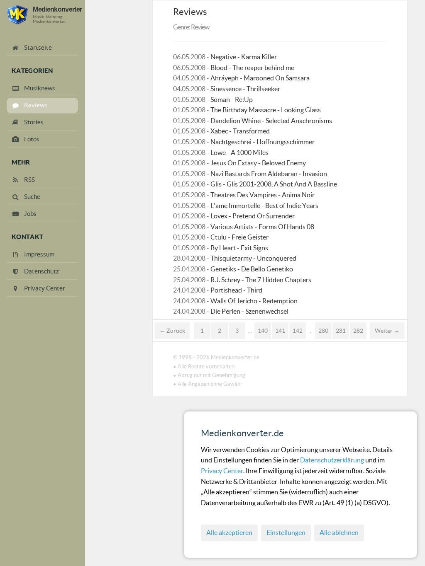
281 (341, 330)
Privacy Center (222, 470)
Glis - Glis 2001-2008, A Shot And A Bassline (273, 184)
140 (263, 330)
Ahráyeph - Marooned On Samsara (260, 78)
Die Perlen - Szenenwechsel (249, 311)
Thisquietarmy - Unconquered (253, 258)
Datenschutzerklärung (332, 460)
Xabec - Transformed (240, 131)
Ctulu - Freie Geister (239, 237)
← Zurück (172, 330)
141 (280, 330)
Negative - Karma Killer (243, 56)
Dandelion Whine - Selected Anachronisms (271, 120)
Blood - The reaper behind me (252, 67)
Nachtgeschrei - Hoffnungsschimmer (262, 141)
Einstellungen (285, 532)
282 (358, 330)
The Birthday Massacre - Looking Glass (265, 110)
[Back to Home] (17, 14)
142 (298, 330)
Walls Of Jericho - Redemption (254, 301)
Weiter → (387, 330)
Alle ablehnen (339, 532)
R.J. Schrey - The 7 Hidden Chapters (260, 279)
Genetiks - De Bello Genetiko (251, 269)
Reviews (190, 11)
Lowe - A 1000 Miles (239, 152)
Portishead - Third (236, 290)
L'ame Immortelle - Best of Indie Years (264, 205)
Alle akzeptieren (229, 532)
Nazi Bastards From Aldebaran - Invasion (268, 173)
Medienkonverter (57, 9)
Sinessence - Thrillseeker (245, 88)
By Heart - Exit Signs (239, 248)
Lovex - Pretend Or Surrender (252, 216)
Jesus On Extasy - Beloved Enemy (258, 163)
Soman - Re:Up (231, 99)
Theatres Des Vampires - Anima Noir (262, 194)
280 (323, 330)
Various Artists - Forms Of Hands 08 (262, 226)
